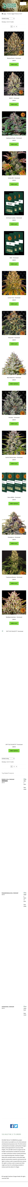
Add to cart (14, 64)
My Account (4, 1184)
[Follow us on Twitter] (16, 1127)
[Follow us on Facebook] (12, 1127)
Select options (14, 383)
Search (14, 1184)
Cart (21, 1183)
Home (4, 13)
